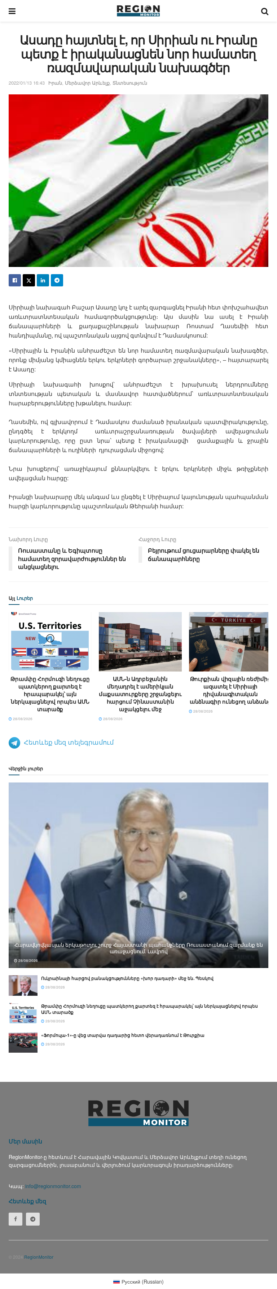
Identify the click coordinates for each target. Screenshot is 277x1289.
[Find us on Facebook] (15, 1219)
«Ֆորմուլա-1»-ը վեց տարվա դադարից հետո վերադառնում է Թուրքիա (123, 1035)
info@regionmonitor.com (53, 1186)
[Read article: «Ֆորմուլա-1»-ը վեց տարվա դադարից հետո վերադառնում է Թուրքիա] (23, 1042)
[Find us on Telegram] (33, 1219)
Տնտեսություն (130, 82)
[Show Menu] (12, 11)
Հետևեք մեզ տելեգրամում (69, 741)
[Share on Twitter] (29, 280)
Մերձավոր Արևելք (87, 82)
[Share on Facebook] (15, 280)
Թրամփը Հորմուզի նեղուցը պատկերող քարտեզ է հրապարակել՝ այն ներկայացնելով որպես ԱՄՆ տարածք (49, 694)
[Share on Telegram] (57, 280)
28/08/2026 (22, 718)
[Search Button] (264, 11)
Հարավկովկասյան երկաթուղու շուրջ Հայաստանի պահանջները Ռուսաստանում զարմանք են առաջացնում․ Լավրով (138, 948)
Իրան (55, 82)
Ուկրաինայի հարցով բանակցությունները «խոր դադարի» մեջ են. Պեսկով (127, 978)
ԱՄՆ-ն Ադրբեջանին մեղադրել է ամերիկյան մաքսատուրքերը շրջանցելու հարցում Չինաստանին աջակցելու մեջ (140, 694)
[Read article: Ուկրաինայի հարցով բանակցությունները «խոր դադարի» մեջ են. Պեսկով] (23, 985)
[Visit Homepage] (138, 11)
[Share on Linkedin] (43, 280)
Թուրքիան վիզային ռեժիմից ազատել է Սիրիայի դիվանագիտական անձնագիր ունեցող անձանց (230, 690)
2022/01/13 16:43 (27, 82)
